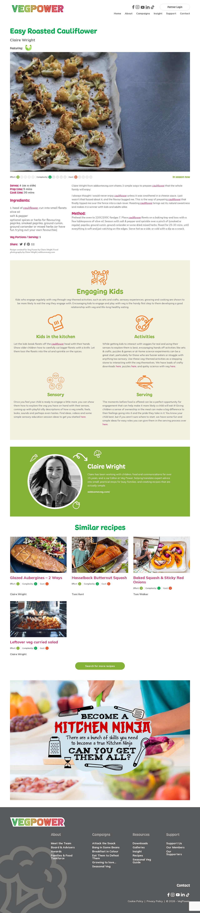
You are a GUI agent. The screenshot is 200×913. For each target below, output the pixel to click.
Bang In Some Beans (106, 847)
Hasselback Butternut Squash (99, 577)
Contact (185, 13)
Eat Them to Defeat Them (105, 857)
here (118, 366)
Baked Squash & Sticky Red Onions (158, 579)
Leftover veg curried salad (34, 642)
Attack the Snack (103, 843)
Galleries (139, 847)
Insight (158, 13)
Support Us (174, 843)
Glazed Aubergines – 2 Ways (36, 577)
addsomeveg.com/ (99, 491)
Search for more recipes (100, 666)
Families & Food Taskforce (61, 857)
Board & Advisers (63, 847)
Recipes (138, 855)
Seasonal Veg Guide (142, 861)
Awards (56, 851)
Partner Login (175, 7)
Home (117, 13)
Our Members (175, 847)
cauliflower (30, 208)
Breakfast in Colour (105, 851)
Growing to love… (104, 862)
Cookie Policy (135, 901)
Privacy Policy (155, 901)
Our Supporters (174, 853)
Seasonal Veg (101, 866)
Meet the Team (61, 843)
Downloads (140, 843)
